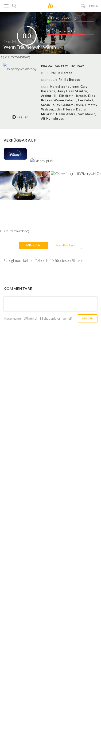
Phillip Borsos (69, 79)
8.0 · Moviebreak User (62, 31)
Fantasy (61, 66)
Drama (46, 66)
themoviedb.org (20, 57)
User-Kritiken (65, 245)
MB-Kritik (33, 245)
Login (94, 5)
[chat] (83, 6)
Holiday (77, 66)
